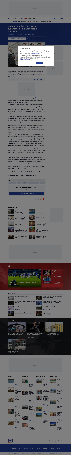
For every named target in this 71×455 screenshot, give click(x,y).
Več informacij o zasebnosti (35, 53)
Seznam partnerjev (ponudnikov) (25, 59)
